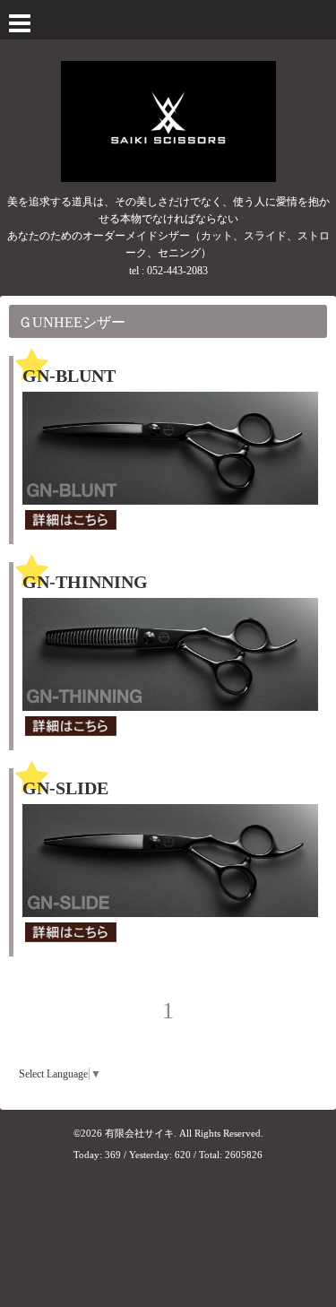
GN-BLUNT (69, 375)
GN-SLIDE (65, 788)
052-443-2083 (177, 270)
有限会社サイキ (139, 1133)
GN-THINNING (85, 582)
